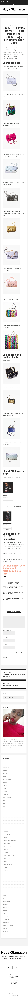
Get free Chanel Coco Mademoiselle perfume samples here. (14, 569)
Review (5, 895)
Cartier (5, 785)
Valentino (6, 922)
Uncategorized (7, 919)
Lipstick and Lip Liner (8, 855)
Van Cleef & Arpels (8, 925)
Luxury (5, 861)
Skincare (5, 904)
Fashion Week (6, 809)
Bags (4, 764)
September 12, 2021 (13, 20)
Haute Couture (7, 834)
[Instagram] (4, 1)
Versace (5, 928)
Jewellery (5, 849)
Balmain (5, 770)
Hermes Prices (6, 843)
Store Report (6, 907)
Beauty (5, 773)
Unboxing (5, 916)
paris (4, 883)
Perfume (5, 889)
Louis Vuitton (7, 858)
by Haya (13, 23)
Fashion (5, 803)
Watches (5, 931)
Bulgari (5, 782)
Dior (4, 800)
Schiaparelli (6, 901)
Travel (5, 913)
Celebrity (5, 788)
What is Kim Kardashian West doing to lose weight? (13, 598)
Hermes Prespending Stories (10, 840)
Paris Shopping (7, 886)
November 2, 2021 (7, 594)
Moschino (5, 870)
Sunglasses (6, 910)
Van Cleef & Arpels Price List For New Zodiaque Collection (13, 592)
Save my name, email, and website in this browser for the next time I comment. (13, 655)
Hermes (5, 837)
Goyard (5, 819)
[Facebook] (6, 1)
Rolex (4, 898)
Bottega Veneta (7, 779)
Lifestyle (5, 852)
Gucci (4, 822)
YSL (4, 934)
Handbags (5, 831)
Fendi (4, 812)
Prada (4, 892)
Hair (4, 828)
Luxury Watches (7, 864)
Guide (4, 825)
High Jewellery (7, 846)
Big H (4, 776)
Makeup (5, 867)
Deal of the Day (7, 797)
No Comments (13, 25)
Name (7, 630)
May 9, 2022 (5, 588)
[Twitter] (2, 1)
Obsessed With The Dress (9, 880)
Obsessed (5, 876)
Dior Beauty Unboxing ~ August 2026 (14, 977)
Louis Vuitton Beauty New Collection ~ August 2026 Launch (14, 982)
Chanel (5, 791)
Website (5, 644)
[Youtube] (8, 1)
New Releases (6, 873)
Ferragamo (6, 816)
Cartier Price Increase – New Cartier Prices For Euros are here (13, 586)
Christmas (5, 794)
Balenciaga (6, 767)
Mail (6, 637)
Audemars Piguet (7, 761)
